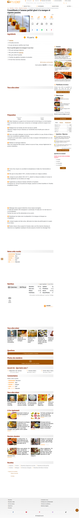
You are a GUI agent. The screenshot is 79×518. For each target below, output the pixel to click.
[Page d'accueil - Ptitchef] (8, 8)
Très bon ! (18, 254)
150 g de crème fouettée (15, 55)
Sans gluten (29, 0)
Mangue (17, 467)
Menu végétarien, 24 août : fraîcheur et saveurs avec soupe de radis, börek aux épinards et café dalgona (42, 452)
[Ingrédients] (2, 259)
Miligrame (57, 125)
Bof (16, 260)
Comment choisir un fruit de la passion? (23, 413)
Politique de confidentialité (47, 501)
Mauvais (17, 262)
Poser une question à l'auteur (31, 353)
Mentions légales (44, 505)
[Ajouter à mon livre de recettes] (32, 24)
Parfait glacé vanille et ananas (51, 339)
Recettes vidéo (11, 501)
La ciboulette (59, 163)
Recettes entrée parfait (43, 465)
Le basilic (58, 159)
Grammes (57, 126)
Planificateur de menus (62, 92)
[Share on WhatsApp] (42, 30)
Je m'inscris (63, 118)
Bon (16, 256)
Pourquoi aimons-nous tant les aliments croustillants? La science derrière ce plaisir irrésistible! (46, 425)
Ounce (57, 128)
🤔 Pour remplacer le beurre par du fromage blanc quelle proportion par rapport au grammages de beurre (62, 137)
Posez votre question (63, 150)
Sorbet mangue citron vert (65, 109)
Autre (69, 6)
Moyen (17, 258)
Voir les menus (60, 112)
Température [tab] (68, 122)
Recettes (27, 6)
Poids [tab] (56, 122)
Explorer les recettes (12, 471)
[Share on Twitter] (47, 30)
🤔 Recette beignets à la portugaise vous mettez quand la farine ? (62, 142)
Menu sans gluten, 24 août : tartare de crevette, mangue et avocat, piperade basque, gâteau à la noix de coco (18, 452)
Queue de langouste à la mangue (22, 339)
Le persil (58, 161)
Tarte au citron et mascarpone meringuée (32, 403)
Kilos (56, 131)
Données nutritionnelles (47, 62)
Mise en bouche (14, 473)
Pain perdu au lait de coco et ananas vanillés (22, 403)
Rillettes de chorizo (64, 98)
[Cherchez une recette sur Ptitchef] (64, 3)
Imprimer (68, 112)
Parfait (17, 465)
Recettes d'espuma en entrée (28, 465)
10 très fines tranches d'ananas (17, 59)
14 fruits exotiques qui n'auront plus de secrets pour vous (46, 414)
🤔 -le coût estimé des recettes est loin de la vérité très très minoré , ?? (62, 145)
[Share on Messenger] (37, 30)
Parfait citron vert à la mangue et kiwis (31, 340)
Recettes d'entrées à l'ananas (41, 467)
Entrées (12, 476)
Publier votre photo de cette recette (30, 363)
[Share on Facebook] (32, 30)
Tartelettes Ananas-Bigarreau (41, 403)
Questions (55, 6)
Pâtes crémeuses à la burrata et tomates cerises (65, 104)
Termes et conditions (45, 503)
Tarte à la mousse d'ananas (51, 403)
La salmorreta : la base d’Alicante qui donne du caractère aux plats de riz (22, 441)
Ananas (11, 467)
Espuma (11, 465)
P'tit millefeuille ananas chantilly (11, 403)
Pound (57, 129)
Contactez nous (44, 499)
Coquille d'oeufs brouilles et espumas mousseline (12, 340)
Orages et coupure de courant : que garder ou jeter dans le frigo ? (46, 441)
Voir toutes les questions (66, 148)
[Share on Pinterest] (51, 30)
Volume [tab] (61, 122)
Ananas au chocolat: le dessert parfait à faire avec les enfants (42, 340)
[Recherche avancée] (66, 3)
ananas (11, 40)
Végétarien (37, 0)
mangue (21, 52)
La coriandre (59, 165)
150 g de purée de (16, 52)
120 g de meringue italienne (16, 50)
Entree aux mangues (26, 467)
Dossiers (41, 6)
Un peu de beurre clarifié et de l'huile (19, 45)
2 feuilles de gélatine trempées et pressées (20, 57)
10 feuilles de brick (14, 42)
